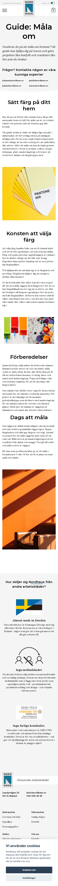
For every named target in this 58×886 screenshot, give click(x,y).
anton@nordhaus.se (38, 86)
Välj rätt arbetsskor (11, 839)
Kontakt (35, 821)
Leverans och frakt (11, 817)
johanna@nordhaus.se (13, 80)
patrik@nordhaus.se (38, 80)
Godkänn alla (29, 870)
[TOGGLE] (6, 11)
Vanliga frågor (38, 817)
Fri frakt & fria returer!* (11, 3)
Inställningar (29, 878)
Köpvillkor (7, 822)
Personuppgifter (10, 826)
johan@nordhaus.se (11, 86)
